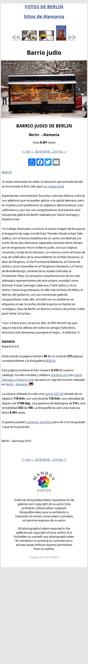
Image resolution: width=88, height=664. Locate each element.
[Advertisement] (44, 617)
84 (44, 151)
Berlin (10, 384)
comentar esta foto (39, 422)
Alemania (22, 384)
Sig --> (62, 151)
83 (40, 151)
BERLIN (7, 172)
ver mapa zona (53, 186)
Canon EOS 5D (54, 394)
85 (48, 151)
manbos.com (59, 375)
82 (37, 151)
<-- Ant (26, 151)
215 (55, 151)
